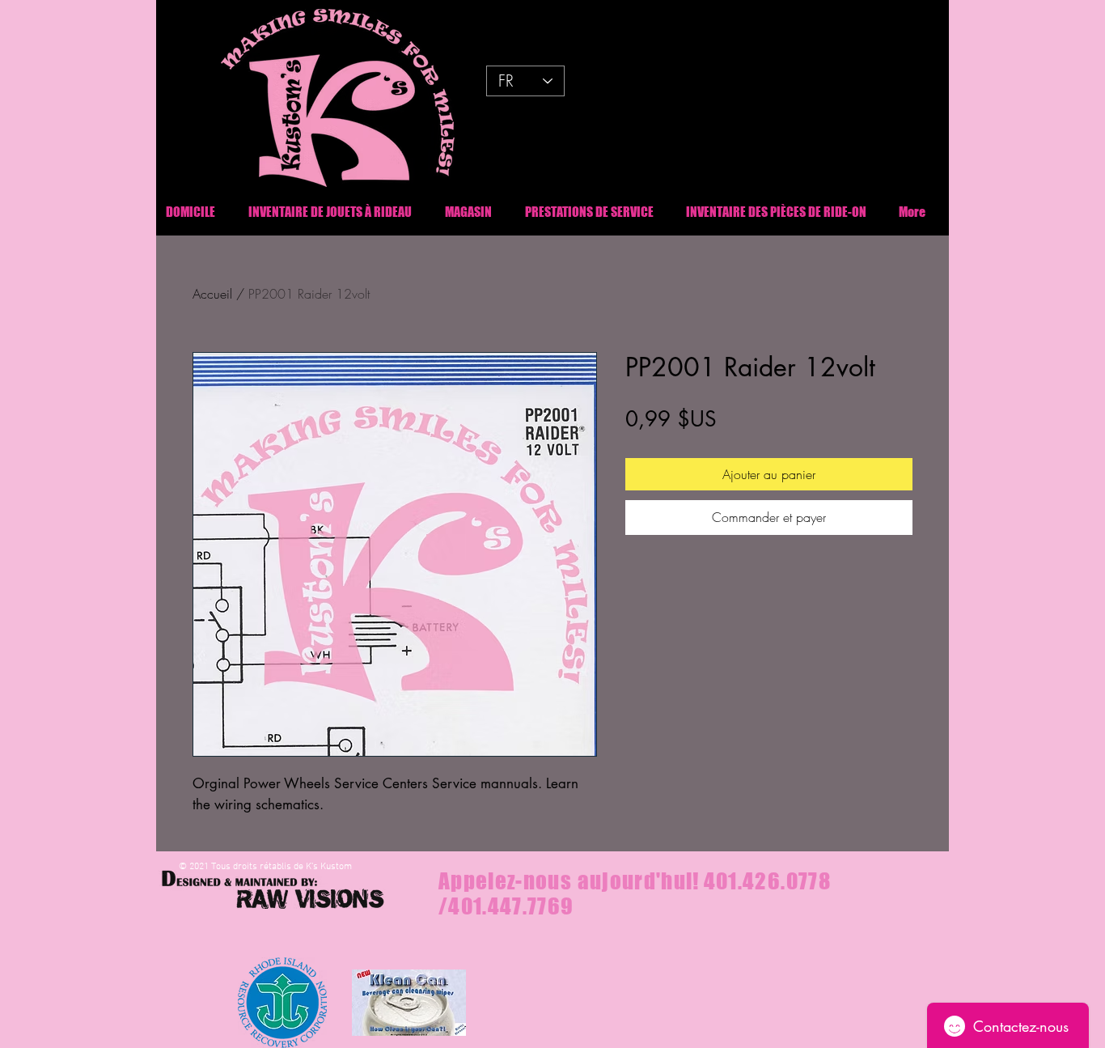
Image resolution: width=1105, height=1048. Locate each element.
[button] (776, 211)
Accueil (212, 294)
